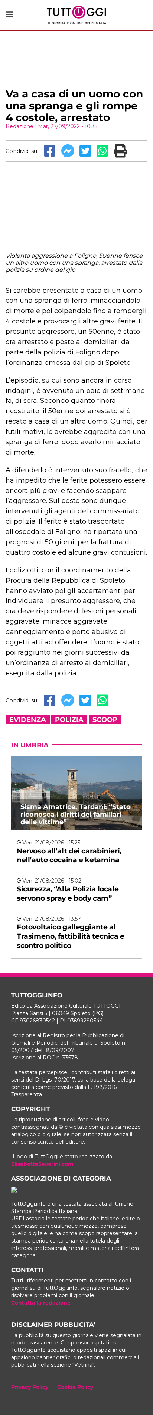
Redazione (19, 126)
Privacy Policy (29, 1387)
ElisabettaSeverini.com (42, 1164)
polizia (69, 720)
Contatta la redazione (41, 1302)
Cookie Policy (75, 1387)
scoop (104, 720)
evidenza (27, 720)
